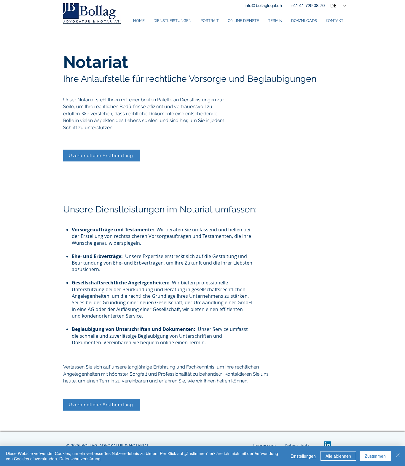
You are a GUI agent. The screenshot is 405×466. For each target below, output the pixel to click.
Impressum (264, 445)
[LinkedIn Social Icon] (327, 444)
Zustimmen (375, 456)
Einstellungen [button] (303, 456)
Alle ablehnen (338, 456)
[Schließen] (397, 456)
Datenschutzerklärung (80, 459)
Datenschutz (297, 445)
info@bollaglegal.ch (263, 5)
